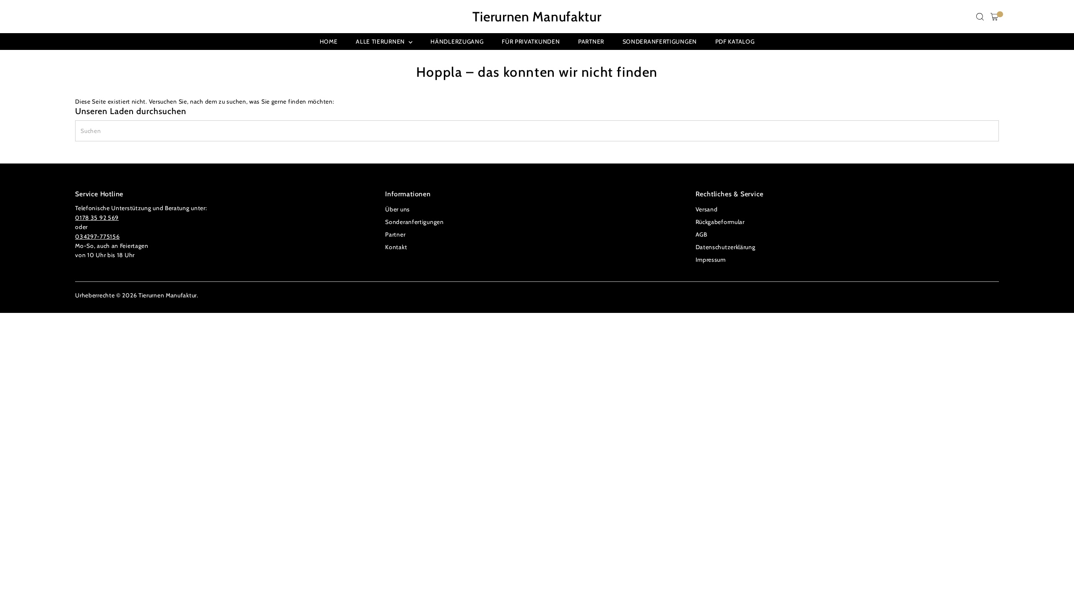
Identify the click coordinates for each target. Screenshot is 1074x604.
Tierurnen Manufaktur (536, 16)
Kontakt (396, 247)
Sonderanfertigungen (660, 41)
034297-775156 (97, 236)
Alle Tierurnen (381, 41)
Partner (591, 41)
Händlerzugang (456, 41)
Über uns (397, 209)
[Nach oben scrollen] (1057, 581)
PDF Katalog (735, 41)
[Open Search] (980, 17)
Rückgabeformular (720, 222)
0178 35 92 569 (97, 217)
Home (329, 41)
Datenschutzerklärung (726, 247)
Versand (707, 209)
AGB (701, 234)
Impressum (711, 259)
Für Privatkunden (531, 41)
